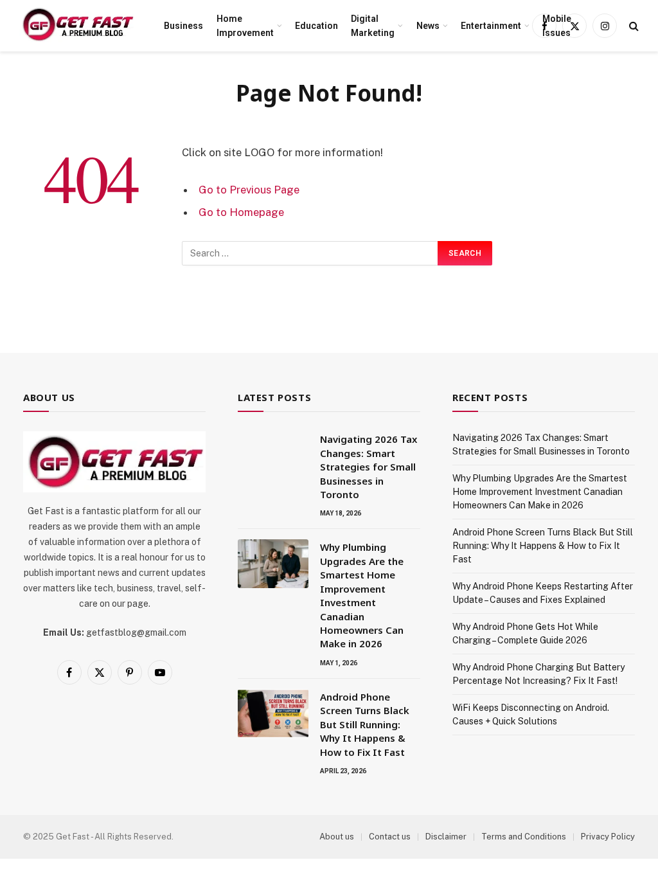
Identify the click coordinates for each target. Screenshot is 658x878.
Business (183, 26)
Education (316, 26)
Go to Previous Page (249, 189)
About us (336, 836)
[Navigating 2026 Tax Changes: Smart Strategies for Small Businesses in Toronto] (273, 455)
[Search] (633, 26)
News (428, 26)
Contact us (390, 836)
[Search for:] (310, 253)
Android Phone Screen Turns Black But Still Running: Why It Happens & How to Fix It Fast (364, 724)
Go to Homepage (241, 212)
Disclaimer (446, 836)
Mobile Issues (556, 25)
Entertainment (491, 26)
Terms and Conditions (523, 836)
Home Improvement (245, 25)
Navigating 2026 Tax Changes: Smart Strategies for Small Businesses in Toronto (368, 467)
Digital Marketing (373, 25)
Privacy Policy (608, 836)
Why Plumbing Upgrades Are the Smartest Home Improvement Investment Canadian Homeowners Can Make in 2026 (362, 595)
